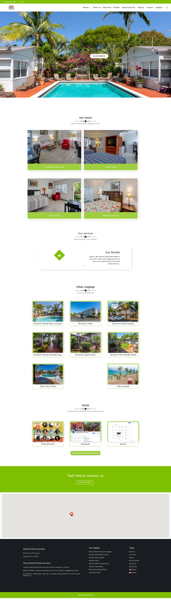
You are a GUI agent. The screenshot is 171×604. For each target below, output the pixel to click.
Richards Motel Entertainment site (85, 453)
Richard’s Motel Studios (96, 558)
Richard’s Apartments (96, 566)
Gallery (141, 7)
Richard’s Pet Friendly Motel (98, 569)
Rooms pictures (128, 7)
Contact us (132, 563)
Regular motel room (111, 216)
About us (132, 552)
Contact (150, 7)
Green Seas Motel (95, 572)
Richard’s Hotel (94, 561)
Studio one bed (54, 216)
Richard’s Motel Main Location (99, 555)
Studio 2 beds (110, 167)
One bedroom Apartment (54, 167)
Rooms (86, 7)
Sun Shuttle (133, 566)
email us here (84, 482)
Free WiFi (114, 254)
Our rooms (132, 555)
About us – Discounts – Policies (106, 7)
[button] (72, 514)
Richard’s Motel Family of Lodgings (100, 552)
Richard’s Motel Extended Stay (99, 563)
